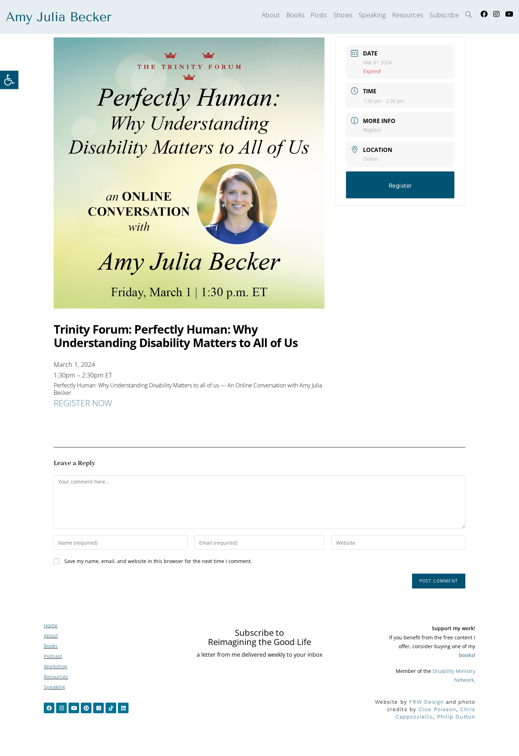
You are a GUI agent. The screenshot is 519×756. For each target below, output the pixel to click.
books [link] (466, 655)
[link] (9, 80)
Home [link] (51, 625)
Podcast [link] (53, 656)
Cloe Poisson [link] (437, 709)
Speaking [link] (54, 687)
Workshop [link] (55, 666)
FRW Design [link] (426, 702)
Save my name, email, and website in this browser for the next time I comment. (158, 561)
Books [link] (51, 646)
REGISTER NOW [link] (83, 403)
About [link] (51, 635)
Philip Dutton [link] (456, 717)
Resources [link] (56, 676)
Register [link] (372, 130)
